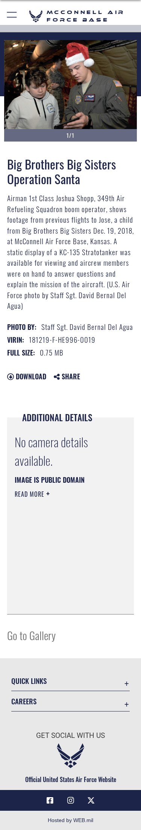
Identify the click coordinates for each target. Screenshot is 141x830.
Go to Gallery (31, 635)
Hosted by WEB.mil (70, 820)
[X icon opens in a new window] (91, 800)
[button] (12, 16)
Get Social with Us (70, 735)
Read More (30, 494)
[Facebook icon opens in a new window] (50, 800)
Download (30, 376)
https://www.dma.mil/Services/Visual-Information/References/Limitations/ (60, 589)
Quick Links (29, 680)
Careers (23, 701)
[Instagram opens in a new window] (70, 800)
